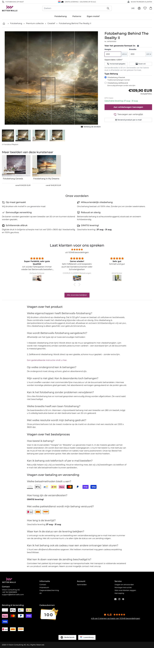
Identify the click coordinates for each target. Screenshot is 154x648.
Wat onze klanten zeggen (125, 590)
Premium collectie (35, 23)
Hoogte (108, 49)
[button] (8, 136)
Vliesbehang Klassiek (118, 78)
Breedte (132, 49)
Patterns (76, 16)
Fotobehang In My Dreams (46, 178)
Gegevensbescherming (49, 590)
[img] (77, 249)
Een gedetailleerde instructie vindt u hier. (47, 360)
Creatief (51, 23)
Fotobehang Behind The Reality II (75, 23)
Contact (42, 584)
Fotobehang (61, 16)
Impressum (44, 587)
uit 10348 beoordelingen (77, 252)
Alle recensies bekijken (77, 295)
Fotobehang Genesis (13, 178)
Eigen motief (93, 16)
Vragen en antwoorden (124, 584)
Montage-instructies (123, 587)
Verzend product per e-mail (130, 120)
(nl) (133, 8)
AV (40, 593)
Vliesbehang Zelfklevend (121, 84)
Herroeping (119, 593)
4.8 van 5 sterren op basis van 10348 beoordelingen (115, 618)
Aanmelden (82, 584)
